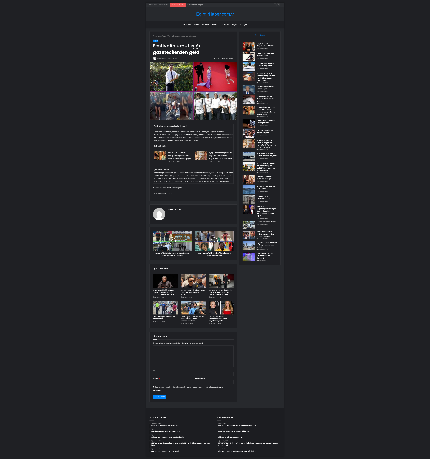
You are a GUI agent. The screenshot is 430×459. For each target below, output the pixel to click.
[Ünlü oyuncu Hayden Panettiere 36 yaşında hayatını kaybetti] (221, 307)
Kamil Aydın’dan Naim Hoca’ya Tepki (265, 54)
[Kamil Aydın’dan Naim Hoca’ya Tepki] (249, 56)
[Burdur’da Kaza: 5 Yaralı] (249, 225)
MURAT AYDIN (174, 209)
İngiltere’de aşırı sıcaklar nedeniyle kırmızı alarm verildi (267, 244)
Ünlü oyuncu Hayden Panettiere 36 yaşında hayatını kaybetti (218, 318)
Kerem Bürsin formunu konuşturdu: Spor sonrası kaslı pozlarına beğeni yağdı (179, 156)
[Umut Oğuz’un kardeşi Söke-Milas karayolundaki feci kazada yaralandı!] (193, 307)
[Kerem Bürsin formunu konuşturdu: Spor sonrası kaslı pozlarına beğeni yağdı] (160, 155)
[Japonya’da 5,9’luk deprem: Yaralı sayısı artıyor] (249, 99)
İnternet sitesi (200, 378)
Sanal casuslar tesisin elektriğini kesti (266, 121)
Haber (196, 25)
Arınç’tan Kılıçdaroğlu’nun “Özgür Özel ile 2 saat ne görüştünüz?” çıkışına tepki (266, 211)
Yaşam (234, 25)
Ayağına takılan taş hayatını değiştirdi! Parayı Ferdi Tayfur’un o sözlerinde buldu (220, 156)
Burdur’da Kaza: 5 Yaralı (266, 222)
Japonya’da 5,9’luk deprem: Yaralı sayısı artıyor (265, 98)
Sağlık (215, 25)
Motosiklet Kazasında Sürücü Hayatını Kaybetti (267, 154)
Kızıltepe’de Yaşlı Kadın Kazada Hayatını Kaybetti (266, 255)
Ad (154, 370)
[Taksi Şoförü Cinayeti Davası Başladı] (249, 133)
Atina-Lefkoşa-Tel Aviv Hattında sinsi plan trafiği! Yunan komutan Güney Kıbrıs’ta (266, 167)
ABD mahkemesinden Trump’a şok (265, 87)
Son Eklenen (260, 35)
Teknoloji (225, 25)
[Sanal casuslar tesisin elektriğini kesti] (249, 123)
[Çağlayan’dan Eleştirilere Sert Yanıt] (249, 46)
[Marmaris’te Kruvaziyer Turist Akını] (249, 189)
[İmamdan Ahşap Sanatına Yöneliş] (249, 199)
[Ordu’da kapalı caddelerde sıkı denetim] (165, 307)
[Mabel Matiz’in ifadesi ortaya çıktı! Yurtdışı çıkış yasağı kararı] (193, 281)
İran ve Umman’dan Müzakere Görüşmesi (265, 177)
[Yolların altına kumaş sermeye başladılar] (249, 66)
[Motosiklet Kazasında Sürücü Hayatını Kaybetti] (249, 156)
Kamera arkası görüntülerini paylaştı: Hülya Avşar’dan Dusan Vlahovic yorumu (220, 292)
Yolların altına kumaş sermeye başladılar (200, 5)
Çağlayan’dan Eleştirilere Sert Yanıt (265, 44)
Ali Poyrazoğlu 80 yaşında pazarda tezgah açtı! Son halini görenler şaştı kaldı (163, 292)
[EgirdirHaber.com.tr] (215, 14)
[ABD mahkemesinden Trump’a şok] (249, 89)
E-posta (156, 378)
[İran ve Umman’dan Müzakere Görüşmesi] (249, 179)
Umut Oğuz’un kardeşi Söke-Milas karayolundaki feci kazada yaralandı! (192, 318)
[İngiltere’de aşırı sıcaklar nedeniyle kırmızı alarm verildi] (249, 245)
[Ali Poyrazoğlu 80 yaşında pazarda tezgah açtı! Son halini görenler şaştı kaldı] (165, 281)
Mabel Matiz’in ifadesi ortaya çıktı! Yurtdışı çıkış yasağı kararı (193, 292)
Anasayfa (187, 25)
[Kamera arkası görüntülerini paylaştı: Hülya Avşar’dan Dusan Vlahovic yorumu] (221, 281)
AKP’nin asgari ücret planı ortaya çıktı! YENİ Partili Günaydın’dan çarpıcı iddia (266, 77)
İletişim (243, 25)
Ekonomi (205, 25)
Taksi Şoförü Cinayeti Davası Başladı (265, 131)
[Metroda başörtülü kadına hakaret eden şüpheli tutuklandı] (249, 235)
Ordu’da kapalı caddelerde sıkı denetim (164, 317)
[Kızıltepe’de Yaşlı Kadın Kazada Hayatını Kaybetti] (249, 256)
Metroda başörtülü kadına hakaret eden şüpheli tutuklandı (265, 234)
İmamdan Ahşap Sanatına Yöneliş (263, 197)
